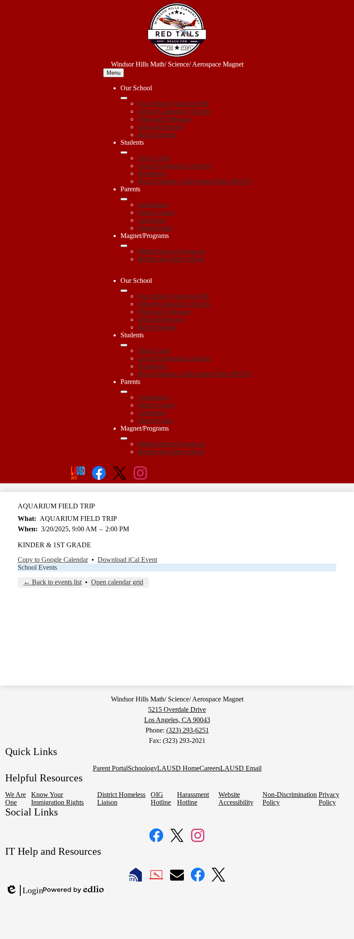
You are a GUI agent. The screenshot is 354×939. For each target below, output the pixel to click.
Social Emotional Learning (174, 165)
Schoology (152, 220)
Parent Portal (155, 228)
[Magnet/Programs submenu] (123, 245)
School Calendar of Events (174, 111)
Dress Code (154, 158)
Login (24, 890)
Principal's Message (164, 119)
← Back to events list (52, 582)
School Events (37, 567)
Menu (113, 73)
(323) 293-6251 (187, 730)
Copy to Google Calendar (53, 559)
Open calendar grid (117, 582)
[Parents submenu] (123, 199)
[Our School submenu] (123, 98)
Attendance (153, 204)
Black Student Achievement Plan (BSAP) (194, 181)
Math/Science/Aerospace (171, 251)
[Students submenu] (123, 152)
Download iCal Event (127, 559)
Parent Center (156, 212)
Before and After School (171, 259)
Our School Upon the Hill (173, 103)
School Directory (161, 126)
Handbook (152, 173)
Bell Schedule (157, 134)
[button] (123, 290)
